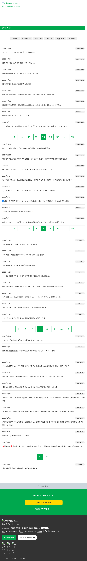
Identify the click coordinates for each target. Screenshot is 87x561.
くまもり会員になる (43, 502)
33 (43, 137)
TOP (5, 12)
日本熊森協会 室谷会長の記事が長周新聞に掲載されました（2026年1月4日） (29, 351)
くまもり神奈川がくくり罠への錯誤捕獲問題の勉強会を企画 (23, 318)
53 (72, 137)
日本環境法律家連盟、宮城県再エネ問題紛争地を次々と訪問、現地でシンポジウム (31, 105)
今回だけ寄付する (41, 509)
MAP (44, 528)
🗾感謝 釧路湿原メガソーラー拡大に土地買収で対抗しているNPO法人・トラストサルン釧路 (35, 201)
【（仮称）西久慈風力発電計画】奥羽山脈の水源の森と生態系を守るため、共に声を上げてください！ (38, 411)
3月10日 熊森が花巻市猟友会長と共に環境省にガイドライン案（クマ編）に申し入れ (33, 376)
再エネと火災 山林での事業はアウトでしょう (19, 63)
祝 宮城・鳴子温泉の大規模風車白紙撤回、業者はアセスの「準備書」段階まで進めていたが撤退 (37, 180)
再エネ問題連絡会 (9, 537)
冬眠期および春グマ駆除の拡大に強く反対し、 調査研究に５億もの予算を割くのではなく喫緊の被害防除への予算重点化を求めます (42, 423)
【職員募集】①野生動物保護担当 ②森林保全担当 (19, 468)
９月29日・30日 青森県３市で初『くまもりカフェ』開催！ (23, 255)
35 (57, 137)
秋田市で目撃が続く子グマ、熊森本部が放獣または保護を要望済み (26, 148)
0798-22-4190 (12, 531)
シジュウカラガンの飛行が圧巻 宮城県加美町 (18, 52)
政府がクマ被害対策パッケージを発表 (15, 435)
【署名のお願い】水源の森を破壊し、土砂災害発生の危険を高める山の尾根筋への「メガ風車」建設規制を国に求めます (43, 399)
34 (50, 137)
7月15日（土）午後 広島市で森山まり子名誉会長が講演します (25, 307)
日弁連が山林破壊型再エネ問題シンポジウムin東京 (20, 73)
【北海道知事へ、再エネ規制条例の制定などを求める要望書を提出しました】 (30, 387)
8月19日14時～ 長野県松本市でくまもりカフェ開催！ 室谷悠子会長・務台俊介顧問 (33, 286)
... (22, 137)
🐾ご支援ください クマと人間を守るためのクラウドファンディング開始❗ (29, 190)
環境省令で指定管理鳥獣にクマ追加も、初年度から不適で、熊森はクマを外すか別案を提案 (34, 159)
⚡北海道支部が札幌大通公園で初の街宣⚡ (17, 211)
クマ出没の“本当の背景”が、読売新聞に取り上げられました (23, 340)
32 (36, 137)
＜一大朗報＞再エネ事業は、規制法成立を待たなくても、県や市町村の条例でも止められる (35, 126)
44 (72, 228)
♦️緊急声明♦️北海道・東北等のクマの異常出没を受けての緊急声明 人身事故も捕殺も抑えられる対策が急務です (42, 446)
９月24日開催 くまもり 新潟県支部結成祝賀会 (18, 265)
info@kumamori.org (51, 531)
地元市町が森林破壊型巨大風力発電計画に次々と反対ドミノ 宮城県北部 (28, 94)
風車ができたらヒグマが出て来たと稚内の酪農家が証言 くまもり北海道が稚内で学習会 (34, 222)
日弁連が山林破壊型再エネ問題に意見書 (16, 84)
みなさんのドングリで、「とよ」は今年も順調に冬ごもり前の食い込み (27, 169)
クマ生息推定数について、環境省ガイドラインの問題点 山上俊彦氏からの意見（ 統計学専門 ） (36, 366)
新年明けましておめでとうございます (15, 115)
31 (29, 137)
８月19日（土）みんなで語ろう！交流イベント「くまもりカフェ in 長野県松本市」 (32, 297)
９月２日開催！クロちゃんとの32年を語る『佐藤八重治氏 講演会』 (26, 276)
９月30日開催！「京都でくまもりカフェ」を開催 (19, 244)
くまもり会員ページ (26, 537)
